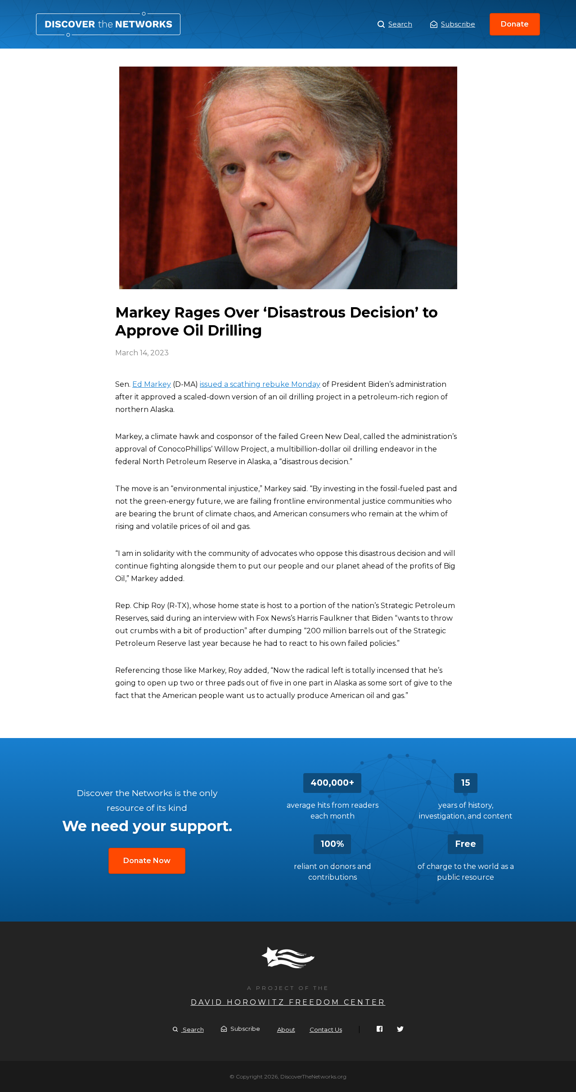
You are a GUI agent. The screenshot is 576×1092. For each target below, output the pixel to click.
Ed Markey (151, 384)
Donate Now (147, 860)
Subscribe (458, 24)
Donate (515, 24)
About (286, 1029)
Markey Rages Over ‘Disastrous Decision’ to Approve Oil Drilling (108, 24)
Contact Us (326, 1029)
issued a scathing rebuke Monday (260, 384)
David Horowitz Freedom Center (288, 1002)
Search (400, 24)
